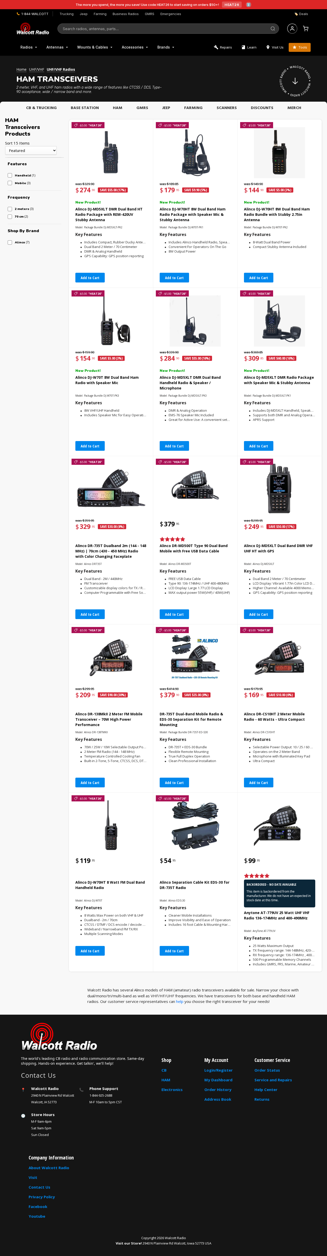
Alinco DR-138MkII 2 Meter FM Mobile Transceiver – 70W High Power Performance (109, 719)
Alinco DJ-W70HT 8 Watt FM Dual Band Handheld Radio (110, 885)
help (179, 1001)
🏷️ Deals (301, 14)
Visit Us (278, 47)
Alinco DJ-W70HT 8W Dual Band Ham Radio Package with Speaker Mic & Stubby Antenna (193, 214)
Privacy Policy (42, 1196)
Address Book (217, 1099)
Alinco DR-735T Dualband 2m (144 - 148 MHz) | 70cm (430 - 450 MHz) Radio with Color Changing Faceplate (110, 551)
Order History (217, 1089)
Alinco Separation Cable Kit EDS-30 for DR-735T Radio (194, 885)
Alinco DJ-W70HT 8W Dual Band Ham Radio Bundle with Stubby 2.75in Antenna (277, 214)
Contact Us (39, 1187)
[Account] (292, 28)
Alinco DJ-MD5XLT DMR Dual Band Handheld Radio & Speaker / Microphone (190, 382)
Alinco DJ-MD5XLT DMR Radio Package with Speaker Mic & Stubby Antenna (279, 380)
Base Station (85, 108)
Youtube (37, 1216)
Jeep (84, 14)
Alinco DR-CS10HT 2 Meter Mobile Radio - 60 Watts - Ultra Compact (274, 717)
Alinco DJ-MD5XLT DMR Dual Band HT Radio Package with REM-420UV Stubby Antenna (109, 214)
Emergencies (170, 14)
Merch (294, 108)
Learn (251, 47)
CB (164, 1070)
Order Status (267, 1070)
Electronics (172, 1089)
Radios (26, 47)
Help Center (265, 1089)
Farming (100, 14)
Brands (163, 47)
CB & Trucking (41, 108)
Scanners (227, 108)
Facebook (38, 1206)
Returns (262, 1099)
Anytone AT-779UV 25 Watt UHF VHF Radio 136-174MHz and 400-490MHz (276, 915)
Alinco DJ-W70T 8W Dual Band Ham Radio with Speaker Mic (107, 380)
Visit (33, 1177)
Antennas (55, 47)
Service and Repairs (273, 1079)
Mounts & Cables (92, 47)
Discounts (262, 108)
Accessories (133, 47)
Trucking (67, 14)
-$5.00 (90, 125)
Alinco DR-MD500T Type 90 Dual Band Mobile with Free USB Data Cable (194, 548)
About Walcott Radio (49, 1167)
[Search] (273, 28)
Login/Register (218, 1070)
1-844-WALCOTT (35, 14)
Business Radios (126, 14)
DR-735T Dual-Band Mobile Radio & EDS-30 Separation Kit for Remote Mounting (191, 719)
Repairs (226, 47)
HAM (117, 108)
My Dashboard (218, 1079)
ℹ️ (249, 5)
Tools (302, 47)
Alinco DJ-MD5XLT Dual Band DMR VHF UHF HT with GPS (278, 548)
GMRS (149, 14)
